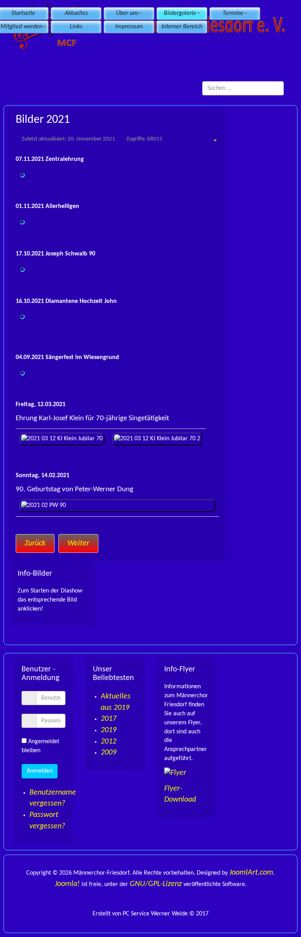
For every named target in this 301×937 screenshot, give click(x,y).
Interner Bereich (181, 27)
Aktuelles (76, 13)
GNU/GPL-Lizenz (156, 884)
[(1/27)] (22, 316)
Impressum (129, 27)
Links (76, 27)
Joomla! (67, 884)
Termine (233, 13)
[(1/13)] (22, 269)
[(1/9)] (22, 175)
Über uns (127, 13)
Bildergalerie (180, 13)
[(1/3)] (22, 222)
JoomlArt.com (251, 873)
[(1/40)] (22, 373)
